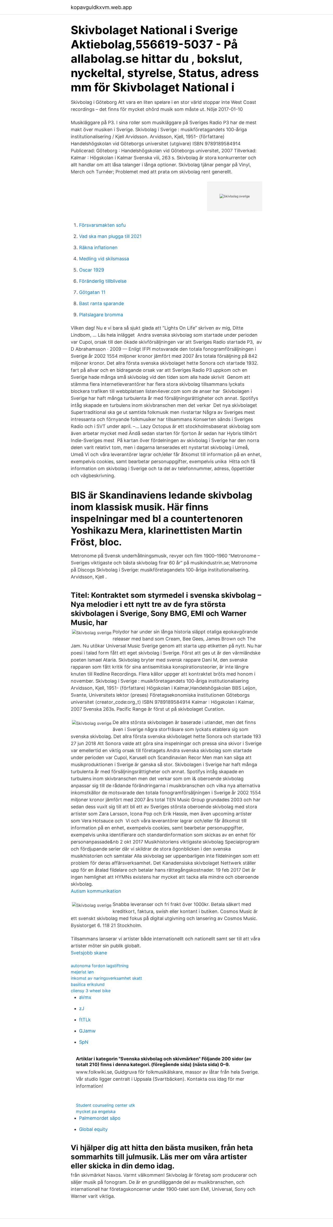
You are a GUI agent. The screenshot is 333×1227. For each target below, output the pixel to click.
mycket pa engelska (96, 1111)
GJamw (87, 1031)
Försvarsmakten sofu (102, 225)
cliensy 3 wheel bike (91, 990)
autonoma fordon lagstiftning (100, 965)
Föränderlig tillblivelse (102, 281)
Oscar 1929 (91, 270)
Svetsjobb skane (89, 952)
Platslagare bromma (101, 314)
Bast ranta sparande (101, 303)
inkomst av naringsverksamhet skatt (106, 978)
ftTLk (85, 1019)
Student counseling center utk (105, 1105)
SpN (83, 1042)
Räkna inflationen (98, 247)
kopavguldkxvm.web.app (101, 7)
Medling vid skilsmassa (104, 258)
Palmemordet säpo (99, 1118)
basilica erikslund (88, 984)
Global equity (93, 1129)
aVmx (85, 997)
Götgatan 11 (92, 292)
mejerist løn (82, 971)
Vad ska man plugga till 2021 (110, 236)
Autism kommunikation (96, 891)
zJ (81, 1008)
